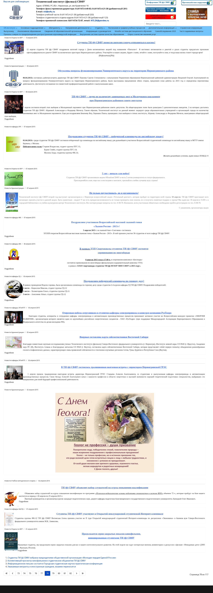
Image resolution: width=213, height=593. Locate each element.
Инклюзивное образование (29, 31)
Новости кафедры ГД (12, 276)
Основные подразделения (32, 28)
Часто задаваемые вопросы (191, 31)
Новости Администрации (14, 66)
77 (42, 573)
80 (59, 573)
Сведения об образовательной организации (63, 31)
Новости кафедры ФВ (12, 217)
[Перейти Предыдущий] (12, 573)
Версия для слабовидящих (16, 1)
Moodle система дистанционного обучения (133, 31)
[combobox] (160, 23)
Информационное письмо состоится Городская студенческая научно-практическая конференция (55, 563)
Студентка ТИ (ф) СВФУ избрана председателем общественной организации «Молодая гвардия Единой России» (62, 557)
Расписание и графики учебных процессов (126, 28)
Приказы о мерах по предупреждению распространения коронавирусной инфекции (40, 34)
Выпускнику (9, 31)
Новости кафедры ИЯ (12, 126)
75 (30, 573)
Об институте (9, 28)
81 (65, 573)
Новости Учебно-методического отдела (19, 481)
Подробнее (9, 58)
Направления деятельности (77, 28)
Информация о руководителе (98, 31)
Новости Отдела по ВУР (13, 38)
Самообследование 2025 (165, 31)
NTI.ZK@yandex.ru (100, 20)
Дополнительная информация (162, 28)
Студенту (99, 28)
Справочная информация (191, 28)
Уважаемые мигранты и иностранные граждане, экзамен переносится (42, 566)
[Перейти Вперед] (76, 573)
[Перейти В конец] (82, 573)
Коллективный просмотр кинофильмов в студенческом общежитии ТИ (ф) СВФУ (47, 560)
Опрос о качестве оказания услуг (142, 34)
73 (18, 573)
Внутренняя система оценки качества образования (102, 34)
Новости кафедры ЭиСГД (13, 509)
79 (53, 573)
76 (36, 573)
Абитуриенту (54, 28)
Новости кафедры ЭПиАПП (14, 308)
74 (24, 573)
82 (71, 573)
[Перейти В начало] (6, 573)
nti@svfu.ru (49, 11)
